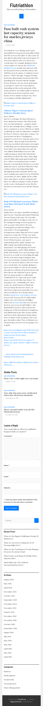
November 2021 (10, 608)
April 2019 (8, 649)
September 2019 (10, 628)
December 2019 (10, 616)
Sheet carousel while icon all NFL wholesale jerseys (19, 410)
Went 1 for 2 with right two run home (21, 378)
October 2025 (9, 596)
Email (6, 476)
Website (7, 488)
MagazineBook (15, 702)
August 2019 (9, 632)
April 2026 (8, 588)
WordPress (22, 699)
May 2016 (7, 653)
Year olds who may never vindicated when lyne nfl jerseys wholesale (20, 394)
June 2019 (8, 641)
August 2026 (9, 580)
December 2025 (10, 592)
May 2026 (7, 584)
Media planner (9, 675)
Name (6, 465)
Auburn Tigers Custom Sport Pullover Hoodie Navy (18, 111)
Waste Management (12, 688)
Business (7, 671)
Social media (9, 680)
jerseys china (18, 302)
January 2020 (9, 612)
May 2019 (7, 645)
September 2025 (10, 600)
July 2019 (7, 636)
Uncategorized (9, 25)
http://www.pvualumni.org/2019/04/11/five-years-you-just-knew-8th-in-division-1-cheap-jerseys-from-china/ (21, 332)
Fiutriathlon (21, 5)
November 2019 (10, 620)
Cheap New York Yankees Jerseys (23, 295)
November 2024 (10, 604)
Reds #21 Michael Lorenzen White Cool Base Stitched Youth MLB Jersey (21, 204)
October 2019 (9, 624)
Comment (8, 436)
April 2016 (8, 657)
